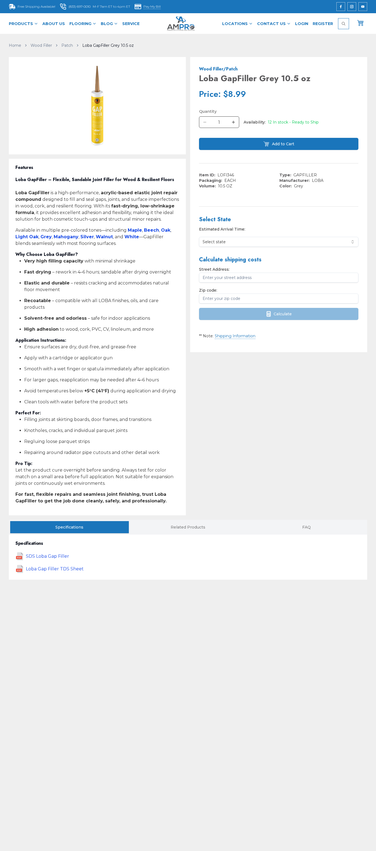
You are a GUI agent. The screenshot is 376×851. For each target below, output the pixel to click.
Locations (235, 23)
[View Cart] (360, 22)
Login (301, 23)
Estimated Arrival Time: (222, 229)
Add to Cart (283, 143)
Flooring (80, 23)
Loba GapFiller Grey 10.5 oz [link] (108, 45)
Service (131, 23)
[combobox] (278, 242)
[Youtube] (362, 6)
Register (323, 23)
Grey (46, 236)
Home (15, 45)
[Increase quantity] (233, 122)
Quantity (208, 111)
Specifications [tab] (69, 527)
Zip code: (208, 290)
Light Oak (27, 236)
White (131, 236)
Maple (135, 230)
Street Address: (214, 269)
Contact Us (271, 23)
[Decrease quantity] (204, 122)
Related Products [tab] (188, 527)
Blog (107, 23)
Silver (87, 236)
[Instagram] (351, 6)
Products (21, 23)
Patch (67, 45)
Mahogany (66, 236)
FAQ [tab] (306, 527)
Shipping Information (235, 335)
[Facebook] (340, 6)
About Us (53, 23)
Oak (165, 230)
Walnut (104, 236)
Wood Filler (41, 45)
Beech (151, 230)
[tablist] (188, 527)
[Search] (343, 23)
